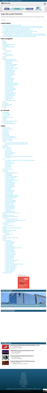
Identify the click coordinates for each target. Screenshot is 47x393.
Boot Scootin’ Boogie (7, 129)
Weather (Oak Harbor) (10, 266)
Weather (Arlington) (9, 242)
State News (5, 103)
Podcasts (5, 217)
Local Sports (5, 171)
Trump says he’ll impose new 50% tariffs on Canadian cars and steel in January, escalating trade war (24, 35)
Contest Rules (23, 375)
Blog (4, 40)
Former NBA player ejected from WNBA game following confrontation (18, 30)
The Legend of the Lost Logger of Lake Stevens (15, 220)
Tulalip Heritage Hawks (10, 100)
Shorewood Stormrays (10, 205)
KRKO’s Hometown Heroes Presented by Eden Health (16, 142)
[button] (45, 4)
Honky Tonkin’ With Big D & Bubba (10, 121)
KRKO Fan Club (8, 151)
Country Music (8, 50)
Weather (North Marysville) (11, 265)
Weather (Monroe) (9, 259)
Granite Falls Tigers (9, 73)
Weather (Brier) (8, 245)
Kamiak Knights (8, 75)
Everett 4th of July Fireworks (9, 136)
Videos (4, 239)
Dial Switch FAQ (6, 131)
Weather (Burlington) (10, 246)
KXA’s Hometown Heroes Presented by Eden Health (16, 144)
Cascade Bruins (8, 63)
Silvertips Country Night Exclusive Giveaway (12, 227)
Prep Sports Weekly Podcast (9, 59)
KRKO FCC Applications (10, 152)
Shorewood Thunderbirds (10, 93)
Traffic (4, 236)
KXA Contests (8, 164)
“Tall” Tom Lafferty (7, 114)
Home (4, 141)
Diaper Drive (5, 132)
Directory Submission (9, 225)
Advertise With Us (5, 0)
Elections (5, 43)
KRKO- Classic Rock (7, 147)
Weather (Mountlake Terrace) (11, 260)
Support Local (6, 232)
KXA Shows (7, 167)
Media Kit (5, 214)
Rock (6, 51)
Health (4, 48)
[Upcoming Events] (5, 347)
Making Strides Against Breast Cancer (11, 212)
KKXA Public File (23, 379)
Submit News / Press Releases (16, 0)
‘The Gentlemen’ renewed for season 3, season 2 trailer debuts (16, 28)
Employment (23, 378)
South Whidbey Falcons (10, 95)
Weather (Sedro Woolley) (10, 267)
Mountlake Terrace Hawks (10, 89)
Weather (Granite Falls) (10, 251)
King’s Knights (8, 189)
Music (4, 49)
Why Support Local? (7, 272)
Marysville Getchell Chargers (11, 83)
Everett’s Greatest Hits (8, 117)
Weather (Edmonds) (9, 249)
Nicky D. (4, 119)
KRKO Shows (8, 155)
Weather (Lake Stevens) (10, 254)
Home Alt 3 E (5, 146)
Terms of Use (6, 235)
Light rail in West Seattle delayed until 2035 (12, 25)
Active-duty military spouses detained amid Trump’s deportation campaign (19, 36)
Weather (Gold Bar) (9, 250)
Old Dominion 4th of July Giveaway (10, 216)
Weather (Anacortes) (10, 241)
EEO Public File (6, 134)
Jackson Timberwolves (10, 74)
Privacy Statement (7, 222)
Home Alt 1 (5, 145)
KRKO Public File (23, 382)
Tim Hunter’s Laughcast (10, 221)
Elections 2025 (6, 135)
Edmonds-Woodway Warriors (11, 68)
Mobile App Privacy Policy (8, 215)
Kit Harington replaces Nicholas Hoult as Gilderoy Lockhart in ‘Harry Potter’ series (20, 31)
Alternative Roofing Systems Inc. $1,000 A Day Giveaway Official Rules (20, 160)
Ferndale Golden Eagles (10, 70)
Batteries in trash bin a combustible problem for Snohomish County (17, 32)
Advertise (23, 373)
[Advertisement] (23, 8)
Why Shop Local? (9, 234)
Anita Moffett (6, 116)
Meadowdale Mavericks (10, 85)
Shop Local (5, 224)
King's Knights (8, 76)
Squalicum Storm (9, 96)
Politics (4, 58)
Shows (4, 226)
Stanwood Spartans (9, 98)
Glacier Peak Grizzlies (9, 71)
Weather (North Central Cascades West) (14, 264)
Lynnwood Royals (9, 80)
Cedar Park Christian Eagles (11, 64)
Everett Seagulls (8, 69)
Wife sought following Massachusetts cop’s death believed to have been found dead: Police (23, 27)
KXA (4, 159)
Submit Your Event (7, 231)
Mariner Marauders (9, 81)
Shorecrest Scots (9, 91)
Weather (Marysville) (9, 256)
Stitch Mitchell (6, 113)
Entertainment (6, 45)
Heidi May (5, 118)
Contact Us (5, 130)
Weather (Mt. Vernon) (10, 261)
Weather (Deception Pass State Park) (13, 247)
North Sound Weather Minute (11, 219)
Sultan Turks (8, 99)
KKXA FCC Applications (10, 162)
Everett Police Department (9, 46)
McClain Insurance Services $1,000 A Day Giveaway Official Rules (18, 156)
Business (5, 41)
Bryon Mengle (6, 112)
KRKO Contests (8, 150)
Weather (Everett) (7, 240)
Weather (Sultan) (9, 271)
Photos (4, 56)
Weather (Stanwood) (10, 270)
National (5, 53)
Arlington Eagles (8, 61)
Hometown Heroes (9, 55)
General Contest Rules (8, 140)
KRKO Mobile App (9, 154)
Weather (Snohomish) (10, 269)
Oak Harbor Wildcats (9, 90)
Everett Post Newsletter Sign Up (10, 137)
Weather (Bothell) (9, 244)
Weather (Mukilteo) (9, 262)
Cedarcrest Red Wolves (10, 65)
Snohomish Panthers (9, 94)
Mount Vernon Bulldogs (10, 88)
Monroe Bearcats (9, 86)
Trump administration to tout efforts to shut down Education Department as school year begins (23, 33)
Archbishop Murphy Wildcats (11, 60)
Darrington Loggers (9, 66)
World (4, 108)
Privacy (23, 385)
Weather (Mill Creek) (9, 257)
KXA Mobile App (8, 166)
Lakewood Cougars (9, 79)
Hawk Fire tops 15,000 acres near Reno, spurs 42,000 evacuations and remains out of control (22, 26)
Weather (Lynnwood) (10, 255)
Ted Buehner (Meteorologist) (9, 123)
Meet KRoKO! (8, 157)
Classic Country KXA (7, 122)
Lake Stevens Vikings (9, 78)
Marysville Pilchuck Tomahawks (11, 84)
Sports (4, 101)
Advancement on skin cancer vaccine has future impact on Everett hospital (20, 305)
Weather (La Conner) (10, 252)
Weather (5, 106)
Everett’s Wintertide (7, 139)
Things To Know (6, 105)
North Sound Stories (7, 54)
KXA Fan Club (8, 165)
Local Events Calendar (8, 169)
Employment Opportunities (9, 44)
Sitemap (5, 229)
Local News (5, 170)
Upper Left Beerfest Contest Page (10, 237)
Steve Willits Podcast (7, 104)
